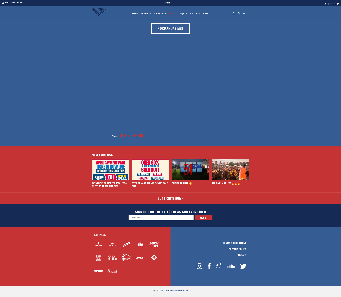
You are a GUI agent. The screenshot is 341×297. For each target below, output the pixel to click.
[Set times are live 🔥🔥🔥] (230, 169)
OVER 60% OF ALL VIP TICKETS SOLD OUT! (150, 185)
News (172, 14)
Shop (206, 14)
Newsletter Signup (13, 2)
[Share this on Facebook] (125, 135)
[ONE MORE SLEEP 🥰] (190, 169)
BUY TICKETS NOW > (170, 198)
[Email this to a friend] (140, 135)
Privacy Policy (237, 249)
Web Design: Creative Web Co (177, 290)
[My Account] (234, 13)
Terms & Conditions (234, 243)
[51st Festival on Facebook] (209, 266)
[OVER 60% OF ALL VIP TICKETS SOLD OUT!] (150, 169)
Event (145, 14)
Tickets (159, 14)
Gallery (195, 14)
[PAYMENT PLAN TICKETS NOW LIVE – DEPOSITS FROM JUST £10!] (110, 169)
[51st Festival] (105, 11)
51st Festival (160, 290)
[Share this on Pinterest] (129, 135)
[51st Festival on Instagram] (199, 266)
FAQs (181, 14)
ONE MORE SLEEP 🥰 (182, 183)
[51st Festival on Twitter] (243, 266)
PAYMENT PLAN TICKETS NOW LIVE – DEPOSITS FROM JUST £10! (109, 185)
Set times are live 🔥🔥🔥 (226, 183)
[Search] (239, 13)
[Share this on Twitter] (120, 135)
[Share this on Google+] (134, 135)
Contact (241, 255)
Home (134, 14)
